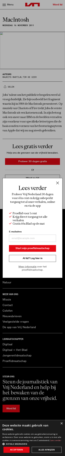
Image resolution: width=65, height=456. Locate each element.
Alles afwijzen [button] (46, 449)
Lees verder (55, 440)
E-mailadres (15, 231)
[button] (32, 444)
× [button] (61, 423)
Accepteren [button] (16, 449)
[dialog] (32, 438)
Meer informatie (27, 266)
